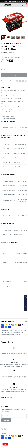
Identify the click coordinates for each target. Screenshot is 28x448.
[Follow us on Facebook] (2, 429)
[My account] (22, 5)
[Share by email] (26, 81)
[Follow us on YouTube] (5, 429)
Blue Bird (4, 52)
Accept (5, 444)
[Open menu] (2, 4)
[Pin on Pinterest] (20, 81)
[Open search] (19, 5)
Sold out (14, 75)
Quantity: (3, 69)
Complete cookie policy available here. (10, 441)
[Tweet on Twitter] (23, 81)
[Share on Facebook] (17, 81)
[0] (25, 5)
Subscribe (6, 420)
